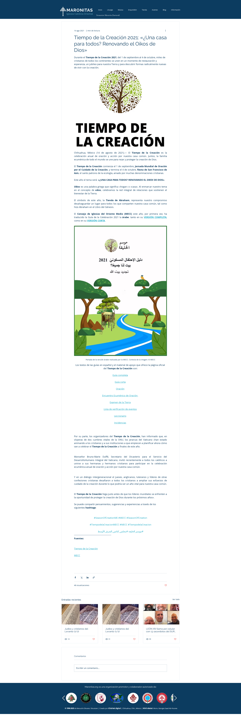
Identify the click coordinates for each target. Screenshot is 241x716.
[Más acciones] (165, 30)
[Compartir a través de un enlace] (94, 577)
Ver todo (175, 599)
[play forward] (175, 698)
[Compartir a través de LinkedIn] (87, 577)
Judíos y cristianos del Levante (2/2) (76, 630)
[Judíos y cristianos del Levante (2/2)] (80, 614)
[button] (71, 698)
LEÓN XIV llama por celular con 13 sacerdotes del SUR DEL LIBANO (160, 630)
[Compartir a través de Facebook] (75, 577)
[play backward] (64, 698)
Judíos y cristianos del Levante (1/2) (117, 630)
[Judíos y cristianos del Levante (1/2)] (120, 614)
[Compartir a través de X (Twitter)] (81, 577)
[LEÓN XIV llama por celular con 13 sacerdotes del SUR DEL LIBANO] (161, 614)
